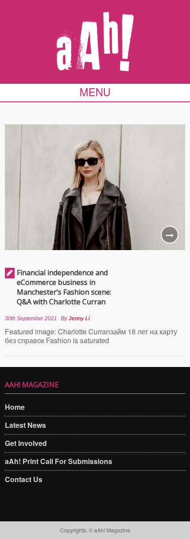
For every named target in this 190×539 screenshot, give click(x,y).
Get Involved (26, 443)
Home (15, 407)
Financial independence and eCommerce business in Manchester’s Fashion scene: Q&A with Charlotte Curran (64, 287)
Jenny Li (79, 318)
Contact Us (23, 479)
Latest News (25, 425)
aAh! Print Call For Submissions (58, 461)
